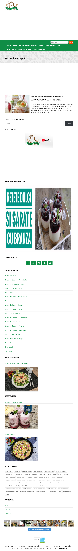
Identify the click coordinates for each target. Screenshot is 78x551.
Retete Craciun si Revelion (16, 49)
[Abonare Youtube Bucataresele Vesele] (39, 140)
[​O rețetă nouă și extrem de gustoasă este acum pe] (49, 523)
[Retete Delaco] (39, 219)
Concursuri (9, 347)
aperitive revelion (61, 471)
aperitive (17, 471)
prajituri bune (21, 477)
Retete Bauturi (10, 292)
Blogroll (7, 505)
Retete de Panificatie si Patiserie (16, 318)
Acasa (9, 46)
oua (7, 477)
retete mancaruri (50, 486)
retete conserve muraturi (13, 483)
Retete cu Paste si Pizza (13, 334)
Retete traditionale (41, 491)
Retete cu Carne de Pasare (14, 326)
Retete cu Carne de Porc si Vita (16, 280)
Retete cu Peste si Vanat (13, 288)
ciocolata (34, 474)
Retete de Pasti (55, 46)
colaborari (42, 474)
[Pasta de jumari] (21, 449)
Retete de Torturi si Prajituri (15, 339)
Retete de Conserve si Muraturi (16, 297)
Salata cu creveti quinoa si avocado (17, 363)
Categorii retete (23, 46)
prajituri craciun (32, 477)
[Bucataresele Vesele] (12, 5)
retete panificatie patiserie (13, 488)
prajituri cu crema (44, 477)
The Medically (62, 548)
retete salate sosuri (39, 488)
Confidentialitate (40, 49)
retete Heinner (25, 486)
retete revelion (27, 488)
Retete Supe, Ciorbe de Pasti (48, 96)
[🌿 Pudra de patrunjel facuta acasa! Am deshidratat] (28, 523)
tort (60, 491)
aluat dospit (9, 471)
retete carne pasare (44, 480)
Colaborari (8, 351)
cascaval (27, 474)
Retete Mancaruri (11, 301)
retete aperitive (31, 480)
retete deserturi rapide (52, 483)
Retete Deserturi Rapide (13, 313)
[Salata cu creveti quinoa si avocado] (21, 379)
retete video (53, 491)
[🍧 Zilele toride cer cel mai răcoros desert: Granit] (63, 523)
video (7, 494)
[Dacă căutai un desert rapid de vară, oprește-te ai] (42, 523)
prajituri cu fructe (57, 477)
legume (66, 474)
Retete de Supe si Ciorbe (13, 322)
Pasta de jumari (10, 434)
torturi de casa (67, 491)
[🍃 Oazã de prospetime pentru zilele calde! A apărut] (7, 523)
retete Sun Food (51, 488)
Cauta (69, 124)
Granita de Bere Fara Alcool (14, 402)
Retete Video (9, 343)
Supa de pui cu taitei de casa (45, 99)
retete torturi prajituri (12, 491)
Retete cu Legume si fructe (14, 284)
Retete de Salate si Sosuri (14, 305)
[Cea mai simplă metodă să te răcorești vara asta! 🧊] (21, 523)
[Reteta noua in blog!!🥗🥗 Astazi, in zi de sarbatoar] (14, 523)
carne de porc (9, 474)
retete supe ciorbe (63, 488)
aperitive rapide (49, 471)
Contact (29, 49)
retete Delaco (40, 483)
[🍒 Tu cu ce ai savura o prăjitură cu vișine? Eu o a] (35, 523)
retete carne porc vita (58, 480)
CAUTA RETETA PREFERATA (14, 120)
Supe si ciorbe (59, 96)
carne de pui (19, 474)
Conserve (34, 46)
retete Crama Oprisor (28, 483)
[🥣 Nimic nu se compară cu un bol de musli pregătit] (56, 523)
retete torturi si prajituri (27, 491)
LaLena (7, 510)
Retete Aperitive (10, 276)
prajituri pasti (21, 480)
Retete (14, 46)
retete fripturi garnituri (12, 486)
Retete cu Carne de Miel (13, 309)
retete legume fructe (37, 486)
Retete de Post (44, 46)
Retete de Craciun (36, 96)
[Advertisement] (39, 24)
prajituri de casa (10, 480)
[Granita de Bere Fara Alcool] (21, 417)
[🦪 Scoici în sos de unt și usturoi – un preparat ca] (71, 523)
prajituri (12, 477)
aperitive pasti (38, 471)
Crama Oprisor (52, 474)
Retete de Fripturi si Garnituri (15, 330)
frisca (59, 474)
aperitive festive (27, 471)
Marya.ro (8, 514)
